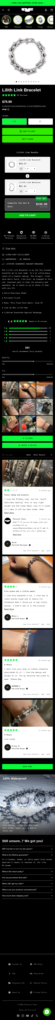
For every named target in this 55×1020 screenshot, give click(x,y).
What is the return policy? (13, 871)
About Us (16, 992)
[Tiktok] (32, 1015)
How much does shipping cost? (15, 896)
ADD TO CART (27, 215)
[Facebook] (18, 1015)
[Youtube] (27, 1015)
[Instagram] (22, 1015)
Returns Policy (40, 983)
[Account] (46, 10)
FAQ (13, 973)
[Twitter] (36, 1015)
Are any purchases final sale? (14, 877)
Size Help (10, 248)
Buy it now (27, 139)
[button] (27, 95)
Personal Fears (30, 1004)
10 (39, 82)
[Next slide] (51, 804)
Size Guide (38, 973)
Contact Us (17, 964)
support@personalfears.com (24, 528)
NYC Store (38, 964)
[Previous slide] (4, 804)
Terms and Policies (27, 1010)
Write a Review (32, 446)
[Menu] (3, 10)
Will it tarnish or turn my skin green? (17, 849)
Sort (29, 455)
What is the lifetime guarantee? (15, 855)
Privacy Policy (40, 992)
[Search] (9, 10)
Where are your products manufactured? (19, 890)
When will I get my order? (13, 884)
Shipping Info (18, 983)
